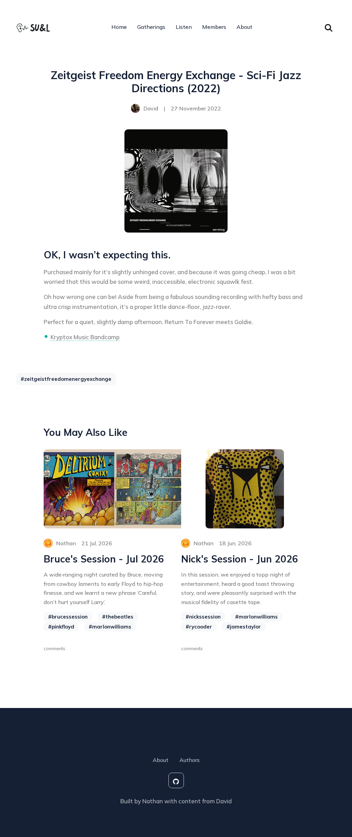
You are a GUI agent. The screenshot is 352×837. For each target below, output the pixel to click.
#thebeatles (117, 616)
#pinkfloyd (61, 626)
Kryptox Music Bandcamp (85, 337)
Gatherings (151, 26)
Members (214, 26)
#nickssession (203, 616)
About (244, 26)
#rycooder (199, 626)
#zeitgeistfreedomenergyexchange (66, 379)
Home (119, 26)
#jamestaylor (244, 626)
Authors (189, 759)
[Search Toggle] (328, 26)
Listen (184, 26)
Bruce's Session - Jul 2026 (104, 559)
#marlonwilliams (110, 626)
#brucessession (68, 616)
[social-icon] (176, 780)
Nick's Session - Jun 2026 (239, 559)
